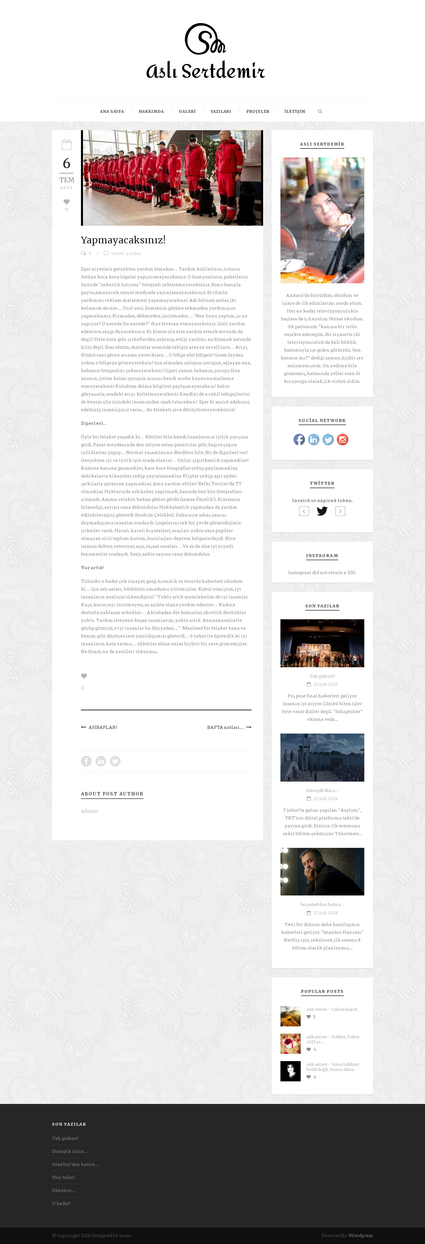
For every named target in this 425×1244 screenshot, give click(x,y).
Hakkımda (151, 111)
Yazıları (221, 111)
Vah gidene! (322, 676)
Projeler (257, 111)
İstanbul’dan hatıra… (322, 904)
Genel (117, 253)
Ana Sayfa (112, 111)
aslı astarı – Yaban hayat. (332, 1009)
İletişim (294, 111)
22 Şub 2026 (325, 684)
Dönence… (64, 1190)
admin (89, 811)
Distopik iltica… (322, 790)
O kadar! (61, 1203)
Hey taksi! (63, 1177)
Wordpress (360, 1235)
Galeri (187, 111)
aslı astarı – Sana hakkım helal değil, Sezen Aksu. (332, 1067)
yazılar (133, 253)
